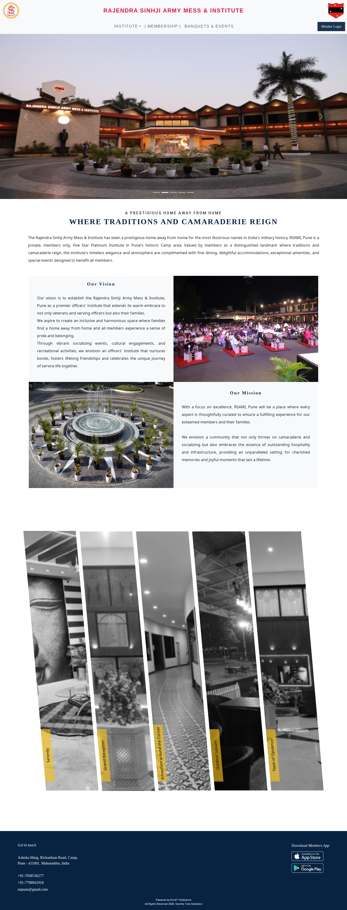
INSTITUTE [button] (126, 26)
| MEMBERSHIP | (163, 26)
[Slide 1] (156, 192)
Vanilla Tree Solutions (188, 904)
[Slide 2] (165, 192)
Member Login (331, 26)
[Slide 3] (173, 192)
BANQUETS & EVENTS (209, 26)
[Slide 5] (190, 192)
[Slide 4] (182, 192)
